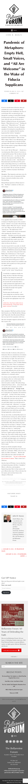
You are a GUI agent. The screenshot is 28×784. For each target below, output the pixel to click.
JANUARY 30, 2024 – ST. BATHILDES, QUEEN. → (16, 555)
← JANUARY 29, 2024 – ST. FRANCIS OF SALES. (12, 550)
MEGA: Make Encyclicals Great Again (14, 689)
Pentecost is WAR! (14, 693)
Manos (18, 493)
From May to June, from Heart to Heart (14, 681)
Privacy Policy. (18, 782)
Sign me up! (6, 592)
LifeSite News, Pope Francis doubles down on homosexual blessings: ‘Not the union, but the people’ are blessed (13, 304)
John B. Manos (14, 35)
